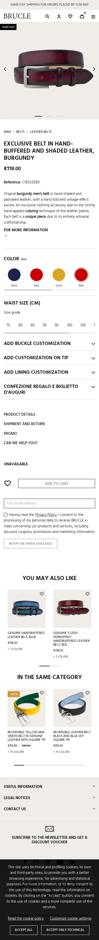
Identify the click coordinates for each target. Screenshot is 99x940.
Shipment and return (24, 424)
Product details (19, 415)
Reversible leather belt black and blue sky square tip (72, 736)
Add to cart (57, 484)
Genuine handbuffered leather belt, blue (26, 635)
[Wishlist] (70, 16)
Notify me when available (30, 543)
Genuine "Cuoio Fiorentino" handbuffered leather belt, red (71, 638)
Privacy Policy (46, 515)
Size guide (12, 313)
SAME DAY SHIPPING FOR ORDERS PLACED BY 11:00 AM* (49, 4)
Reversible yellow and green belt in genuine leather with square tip (26, 736)
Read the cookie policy (26, 919)
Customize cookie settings (70, 919)
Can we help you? (21, 443)
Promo (10, 434)
